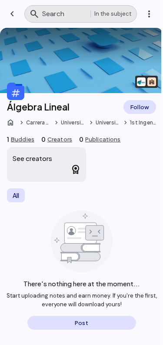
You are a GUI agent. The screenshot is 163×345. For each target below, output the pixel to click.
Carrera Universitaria (39, 122)
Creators (59, 139)
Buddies (22, 139)
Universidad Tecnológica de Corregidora (73, 122)
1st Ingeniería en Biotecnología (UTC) (142, 122)
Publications (103, 139)
